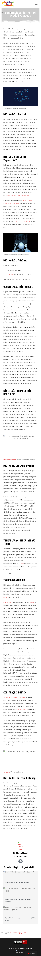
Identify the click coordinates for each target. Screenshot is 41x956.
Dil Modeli (13, 933)
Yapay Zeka (6, 772)
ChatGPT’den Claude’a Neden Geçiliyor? (17, 882)
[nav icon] (36, 4)
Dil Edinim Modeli (20, 853)
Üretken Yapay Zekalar (9, 459)
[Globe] (20, 861)
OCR (17, 221)
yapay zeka (22, 933)
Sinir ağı (10, 274)
